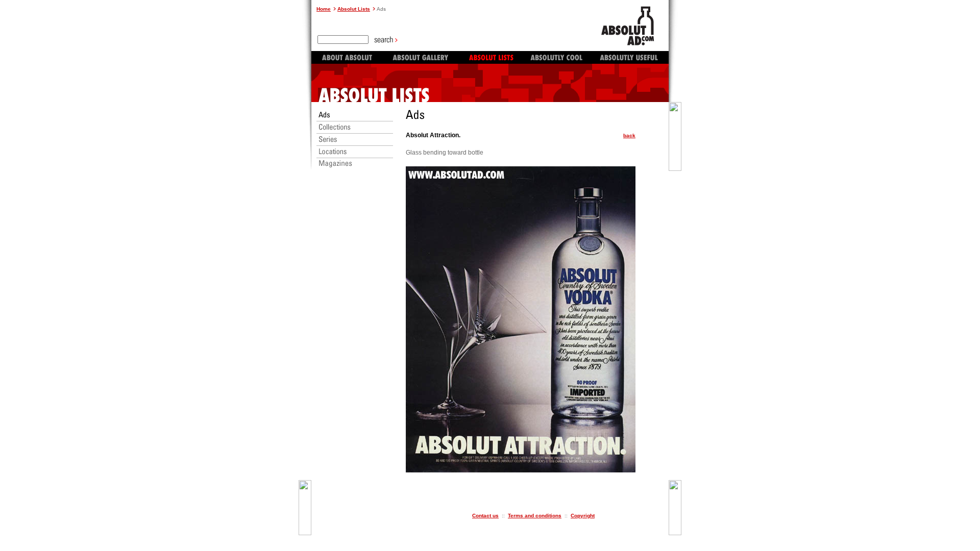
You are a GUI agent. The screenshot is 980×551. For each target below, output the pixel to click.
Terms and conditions (534, 515)
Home (323, 9)
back (629, 135)
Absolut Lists (353, 9)
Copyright (583, 515)
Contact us (485, 515)
